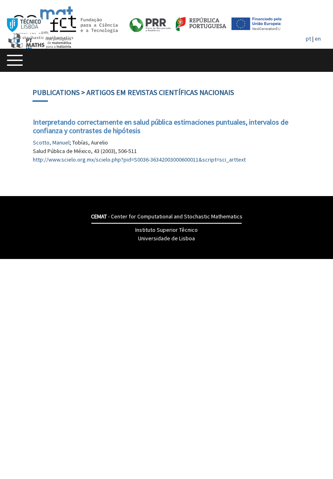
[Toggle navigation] (15, 60)
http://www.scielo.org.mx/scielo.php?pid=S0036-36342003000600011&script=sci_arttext (139, 159)
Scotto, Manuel (51, 142)
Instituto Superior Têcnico (166, 229)
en (318, 38)
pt (308, 38)
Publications (56, 92)
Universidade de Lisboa (166, 238)
